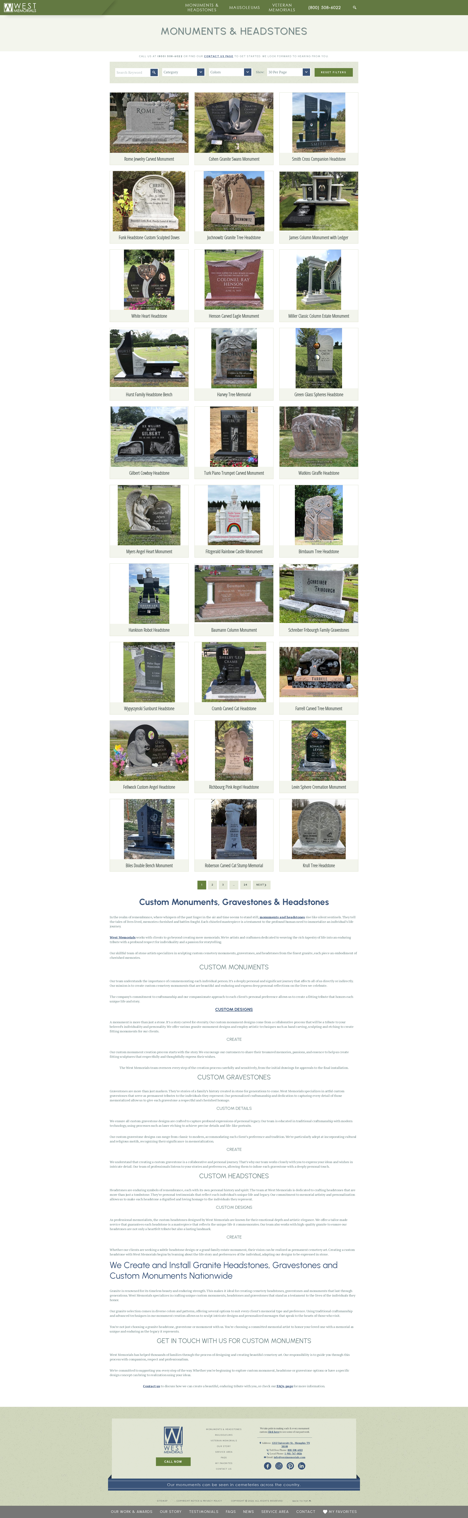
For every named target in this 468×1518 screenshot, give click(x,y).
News (248, 1511)
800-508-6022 (295, 1450)
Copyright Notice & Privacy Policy (199, 1501)
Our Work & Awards (132, 1511)
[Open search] (354, 7)
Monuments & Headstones (202, 7)
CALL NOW (173, 1461)
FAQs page (285, 1386)
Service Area (224, 1452)
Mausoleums (244, 7)
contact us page (218, 56)
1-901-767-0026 (293, 1453)
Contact (306, 1511)
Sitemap (162, 1501)
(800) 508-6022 (324, 7)
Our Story (224, 1446)
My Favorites (224, 1463)
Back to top (300, 1501)
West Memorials (123, 937)
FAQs (224, 1457)
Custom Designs (234, 1009)
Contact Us (224, 1469)
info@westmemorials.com (289, 1457)
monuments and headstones (282, 917)
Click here (274, 1431)
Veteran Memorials (282, 7)
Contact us (151, 1386)
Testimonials (204, 1511)
